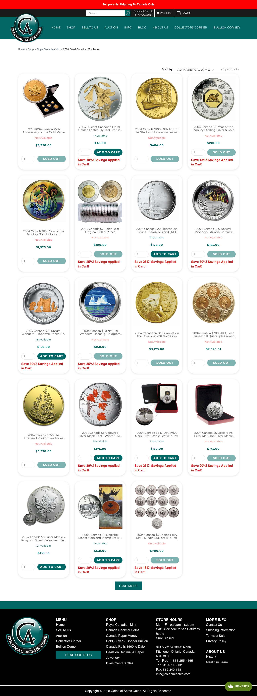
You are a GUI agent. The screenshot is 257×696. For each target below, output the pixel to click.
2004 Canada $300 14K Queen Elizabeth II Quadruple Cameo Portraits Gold (213, 335)
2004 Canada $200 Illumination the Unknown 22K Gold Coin (157, 335)
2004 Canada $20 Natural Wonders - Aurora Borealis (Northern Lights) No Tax (213, 230)
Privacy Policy (216, 641)
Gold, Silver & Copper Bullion (127, 641)
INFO (128, 27)
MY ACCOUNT (143, 14)
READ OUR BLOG (78, 654)
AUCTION (111, 27)
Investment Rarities (119, 663)
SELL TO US (90, 27)
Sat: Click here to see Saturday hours (178, 631)
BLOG (142, 27)
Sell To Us (63, 630)
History (211, 656)
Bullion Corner (66, 646)
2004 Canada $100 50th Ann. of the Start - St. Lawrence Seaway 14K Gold (157, 131)
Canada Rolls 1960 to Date (125, 646)
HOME (55, 27)
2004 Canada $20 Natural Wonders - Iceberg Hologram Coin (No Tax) (100, 332)
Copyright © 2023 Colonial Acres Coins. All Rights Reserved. (128, 691)
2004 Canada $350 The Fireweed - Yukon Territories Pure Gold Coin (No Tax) (43, 437)
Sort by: (167, 69)
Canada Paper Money (121, 635)
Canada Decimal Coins (122, 630)
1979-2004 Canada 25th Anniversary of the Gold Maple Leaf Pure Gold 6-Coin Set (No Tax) (43, 131)
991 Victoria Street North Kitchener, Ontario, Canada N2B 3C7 (175, 651)
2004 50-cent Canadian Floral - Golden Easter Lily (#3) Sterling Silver (100, 129)
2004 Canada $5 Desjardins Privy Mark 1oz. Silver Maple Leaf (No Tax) (213, 434)
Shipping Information (221, 630)
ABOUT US (160, 27)
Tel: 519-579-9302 (169, 665)
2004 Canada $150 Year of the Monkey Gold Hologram (43, 233)
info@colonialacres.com (173, 674)
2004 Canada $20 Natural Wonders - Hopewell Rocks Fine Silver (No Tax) (43, 332)
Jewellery (113, 657)
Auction (61, 635)
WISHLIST (165, 12)
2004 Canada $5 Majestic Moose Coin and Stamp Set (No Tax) (100, 536)
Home (21, 49)
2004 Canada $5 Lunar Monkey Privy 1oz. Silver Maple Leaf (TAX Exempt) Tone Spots (43, 539)
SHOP (71, 27)
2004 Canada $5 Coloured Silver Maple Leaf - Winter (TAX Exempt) (100, 434)
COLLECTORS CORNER (190, 27)
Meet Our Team (217, 662)
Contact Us (214, 624)
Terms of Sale (215, 635)
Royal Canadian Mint (48, 49)
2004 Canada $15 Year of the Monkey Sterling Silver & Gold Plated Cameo (213, 129)
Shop (31, 49)
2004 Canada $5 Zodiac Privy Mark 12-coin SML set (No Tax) (157, 536)
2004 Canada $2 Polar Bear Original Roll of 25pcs (100, 230)
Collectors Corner (68, 641)
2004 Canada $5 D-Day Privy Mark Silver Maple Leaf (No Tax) (157, 434)
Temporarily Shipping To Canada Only (129, 4)
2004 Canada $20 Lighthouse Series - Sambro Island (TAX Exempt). (156, 230)
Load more (128, 586)
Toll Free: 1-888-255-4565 (174, 660)
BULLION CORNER (226, 27)
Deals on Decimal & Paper (125, 652)
